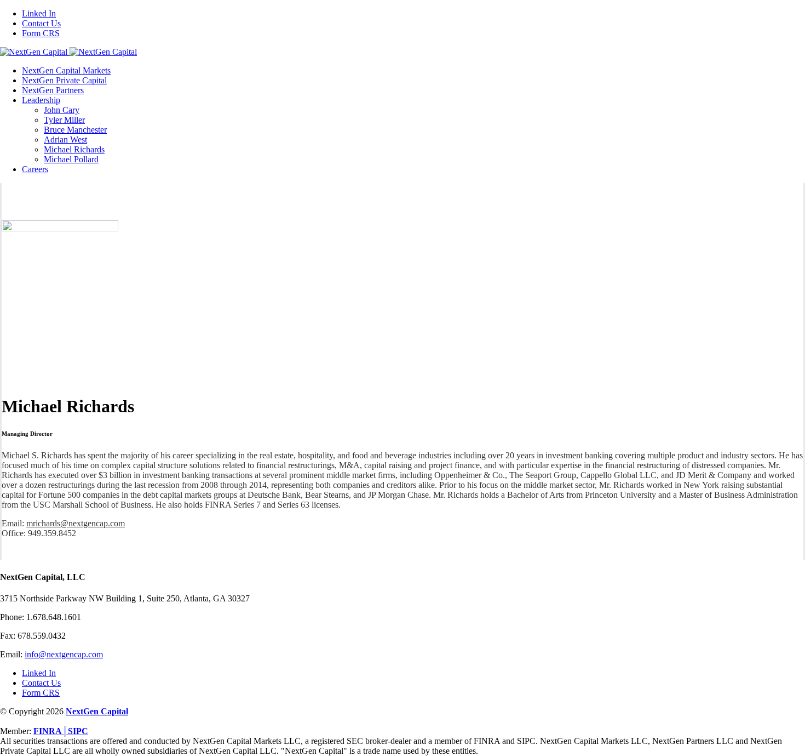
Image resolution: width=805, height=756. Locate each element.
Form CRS (41, 692)
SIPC (78, 731)
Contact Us (41, 682)
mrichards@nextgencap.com (75, 523)
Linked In (39, 673)
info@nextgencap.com (64, 654)
